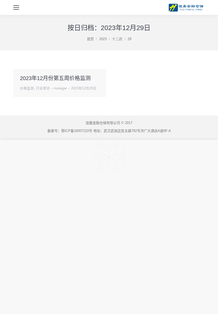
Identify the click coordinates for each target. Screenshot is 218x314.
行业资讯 (43, 88)
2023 (103, 39)
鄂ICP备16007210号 (76, 131)
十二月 (117, 39)
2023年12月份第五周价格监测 (55, 78)
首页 (90, 39)
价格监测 (27, 88)
